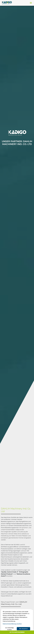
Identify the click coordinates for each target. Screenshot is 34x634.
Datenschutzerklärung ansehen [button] (12, 624)
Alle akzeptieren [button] (23, 628)
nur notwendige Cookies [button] (9, 628)
